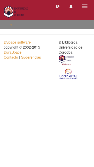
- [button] (9, 24)
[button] (57, 6)
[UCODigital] (69, 73)
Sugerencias (31, 57)
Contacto (11, 57)
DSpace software (17, 42)
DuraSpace (13, 52)
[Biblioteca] (67, 60)
